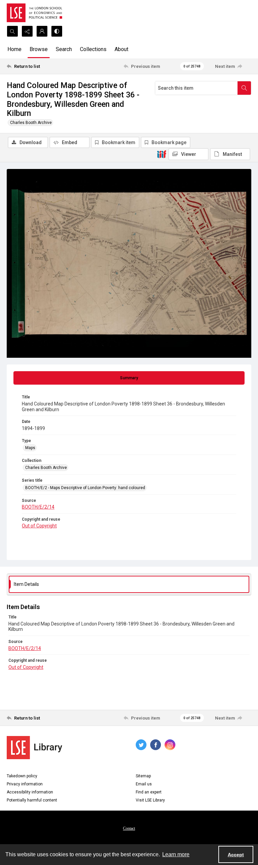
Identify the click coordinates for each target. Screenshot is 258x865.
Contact (129, 828)
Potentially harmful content (32, 800)
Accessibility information (30, 792)
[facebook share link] (155, 744)
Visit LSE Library (150, 800)
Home (14, 49)
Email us (144, 784)
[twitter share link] (141, 744)
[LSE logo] (34, 12)
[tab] (129, 378)
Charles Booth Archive (31, 122)
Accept (236, 854)
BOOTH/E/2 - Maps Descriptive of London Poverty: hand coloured (85, 487)
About (121, 49)
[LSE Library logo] (34, 747)
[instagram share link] (170, 744)
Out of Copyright (39, 525)
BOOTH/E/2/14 (38, 507)
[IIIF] (161, 154)
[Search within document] (244, 88)
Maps (30, 447)
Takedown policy (22, 776)
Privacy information (25, 784)
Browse (39, 49)
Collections (93, 49)
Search (64, 49)
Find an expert (149, 792)
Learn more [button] (175, 854)
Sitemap (143, 776)
